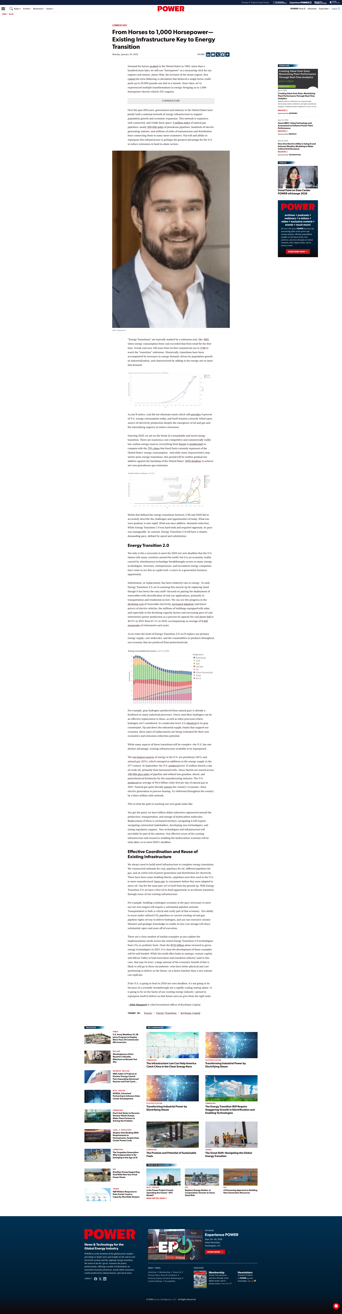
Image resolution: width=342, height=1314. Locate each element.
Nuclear (116, 1051)
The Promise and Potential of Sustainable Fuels (171, 1154)
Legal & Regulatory (122, 1130)
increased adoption (182, 604)
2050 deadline (193, 461)
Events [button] (26, 8)
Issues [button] (49, 8)
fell (209, 617)
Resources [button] (38, 8)
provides (196, 414)
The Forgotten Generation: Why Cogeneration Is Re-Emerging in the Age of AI (126, 1155)
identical (192, 723)
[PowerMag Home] (171, 8)
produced (174, 765)
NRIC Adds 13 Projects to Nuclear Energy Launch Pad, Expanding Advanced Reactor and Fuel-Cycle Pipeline (126, 1078)
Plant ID (298, 8)
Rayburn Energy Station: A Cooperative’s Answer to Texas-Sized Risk (200, 1193)
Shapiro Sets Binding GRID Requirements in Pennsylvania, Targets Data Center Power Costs (126, 1136)
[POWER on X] (100, 1279)
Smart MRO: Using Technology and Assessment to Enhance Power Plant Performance (295, 125)
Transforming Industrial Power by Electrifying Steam (225, 1064)
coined (131, 79)
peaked (154, 66)
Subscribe (225, 1283)
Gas (114, 1169)
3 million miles (181, 123)
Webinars (284, 66)
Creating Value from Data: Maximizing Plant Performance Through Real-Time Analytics (296, 96)
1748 (202, 348)
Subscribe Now (296, 251)
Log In (335, 8)
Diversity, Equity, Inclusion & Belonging (164, 1278)
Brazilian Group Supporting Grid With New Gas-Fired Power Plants (126, 1174)
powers (168, 787)
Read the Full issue (155, 1198)
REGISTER (282, 110)
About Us (177, 1272)
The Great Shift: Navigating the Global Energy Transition (228, 1154)
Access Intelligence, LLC (164, 1299)
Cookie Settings (155, 1281)
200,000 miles (155, 127)
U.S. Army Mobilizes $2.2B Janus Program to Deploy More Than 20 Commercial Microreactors (126, 1038)
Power (115, 1032)
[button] (3, 9)
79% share (154, 448)
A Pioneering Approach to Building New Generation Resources (240, 1191)
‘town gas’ (159, 881)
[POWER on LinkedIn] (105, 1279)
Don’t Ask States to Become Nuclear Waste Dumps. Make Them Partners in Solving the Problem (126, 1117)
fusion (182, 444)
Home (4, 14)
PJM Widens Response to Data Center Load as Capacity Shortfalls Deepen (126, 1194)
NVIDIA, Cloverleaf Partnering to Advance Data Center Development (126, 1096)
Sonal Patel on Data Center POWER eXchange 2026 (294, 191)
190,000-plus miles (139, 774)
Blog (11, 14)
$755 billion (177, 945)
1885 (206, 339)
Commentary (119, 25)
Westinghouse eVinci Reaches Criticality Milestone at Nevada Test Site (125, 1058)
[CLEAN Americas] (335, 2)
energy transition (166, 1013)
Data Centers (119, 1091)
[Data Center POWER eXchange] (320, 2)
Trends (116, 1189)
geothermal (195, 444)
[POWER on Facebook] (96, 1279)
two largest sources (143, 757)
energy (148, 1013)
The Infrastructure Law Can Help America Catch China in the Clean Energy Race (171, 1064)
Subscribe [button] (324, 8)
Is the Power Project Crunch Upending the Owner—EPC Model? (159, 1193)
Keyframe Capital (190, 1013)
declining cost (136, 604)
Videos (282, 163)
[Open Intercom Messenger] (336, 1306)
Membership (164, 1272)
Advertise (312, 8)
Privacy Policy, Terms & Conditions (162, 1275)
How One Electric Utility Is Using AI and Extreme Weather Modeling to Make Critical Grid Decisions (297, 146)
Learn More (214, 1251)
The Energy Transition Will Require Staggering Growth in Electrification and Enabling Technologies (230, 1109)
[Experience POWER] (301, 2)
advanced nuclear (121, 1071)
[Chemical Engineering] (280, 2)
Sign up (250, 1281)
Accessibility (170, 1281)
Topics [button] (17, 8)
